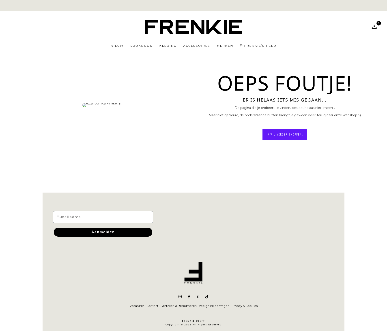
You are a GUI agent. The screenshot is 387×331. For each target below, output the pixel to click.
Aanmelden (103, 232)
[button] (284, 134)
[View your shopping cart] (374, 26)
